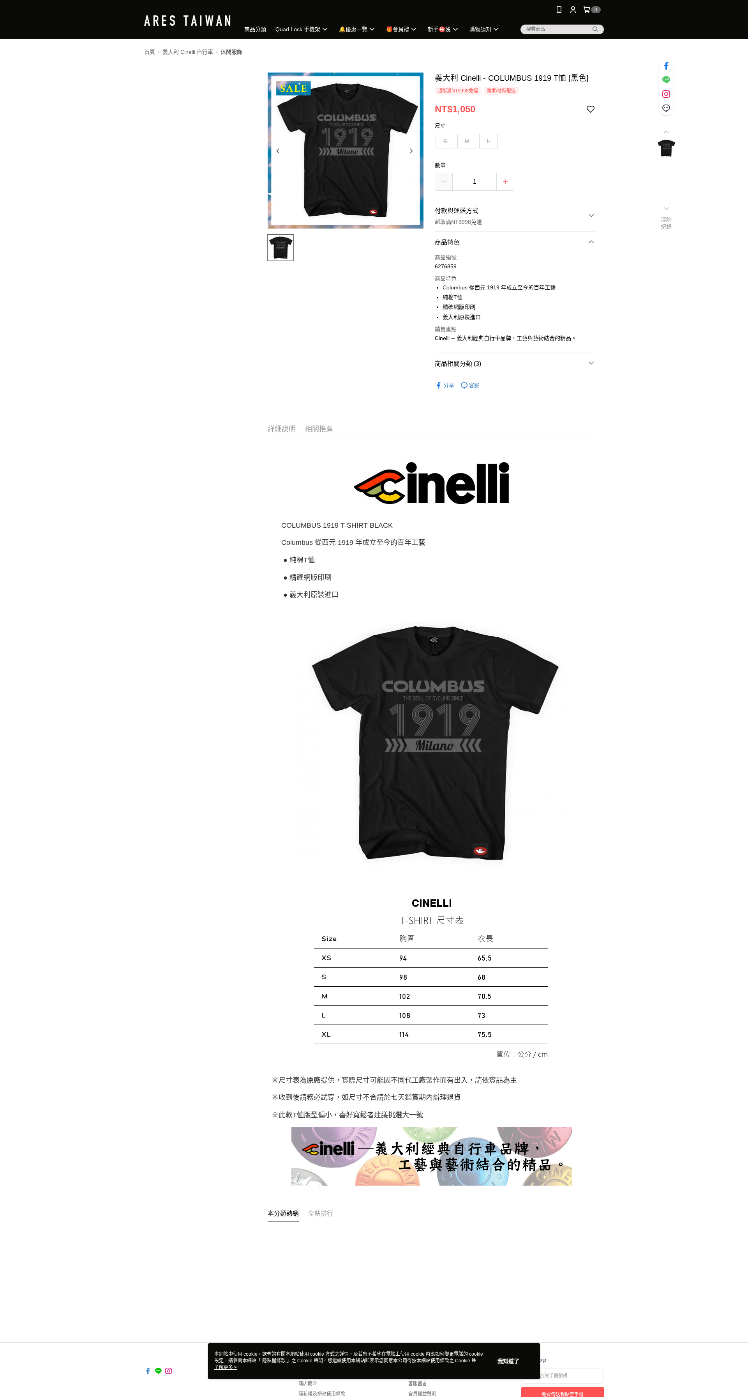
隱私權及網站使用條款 (321, 1394)
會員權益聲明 (422, 1394)
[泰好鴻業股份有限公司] (187, 20)
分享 (448, 385)
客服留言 (417, 1383)
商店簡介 (307, 1383)
